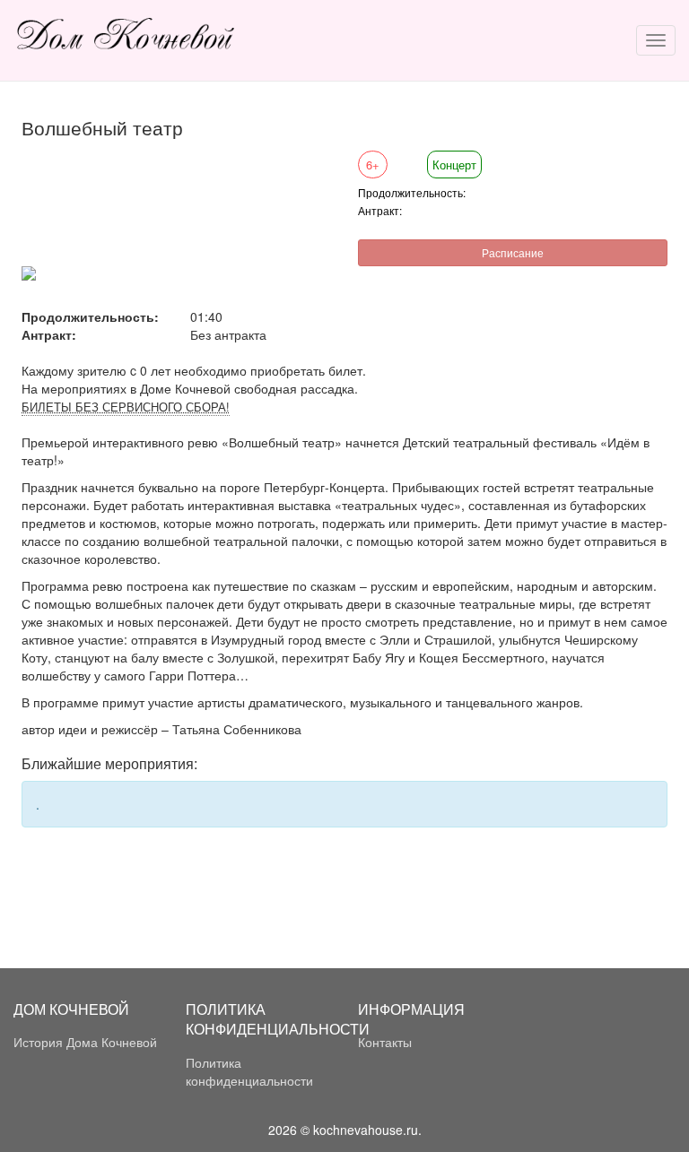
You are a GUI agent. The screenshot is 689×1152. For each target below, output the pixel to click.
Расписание (513, 252)
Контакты (385, 1042)
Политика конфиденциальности (249, 1071)
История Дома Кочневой (85, 1042)
